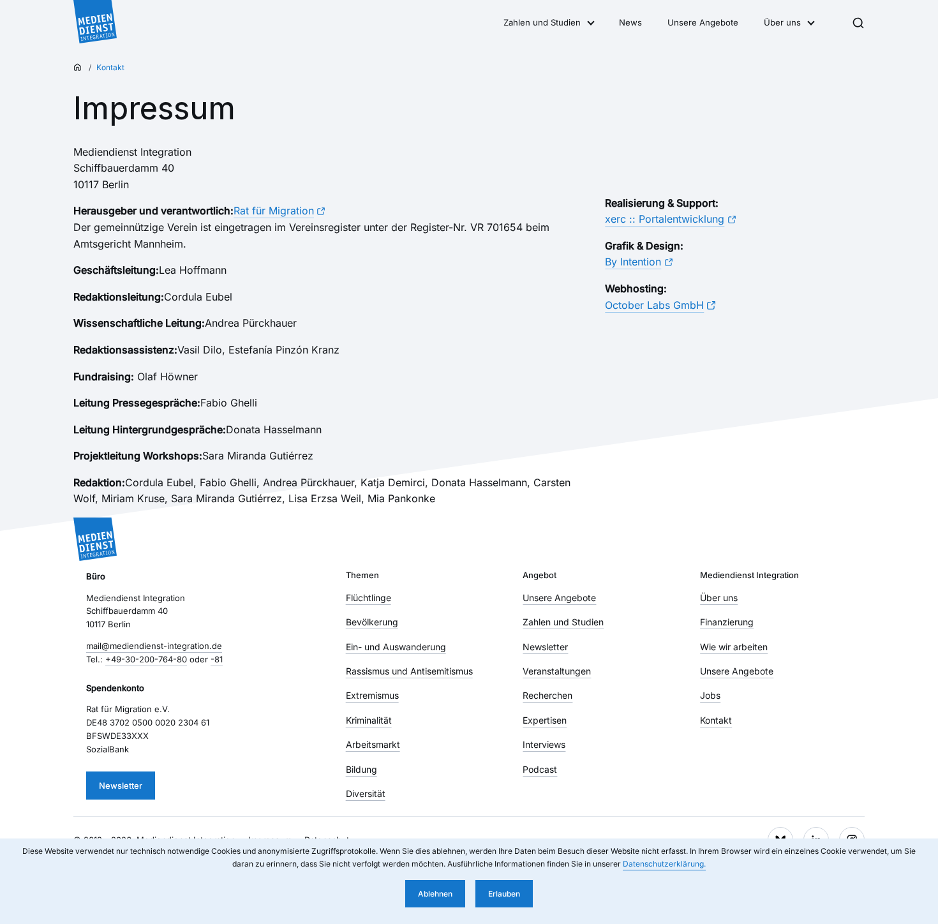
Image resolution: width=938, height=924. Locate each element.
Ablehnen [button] (435, 893)
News (630, 22)
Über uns (782, 22)
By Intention (633, 261)
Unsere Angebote (702, 22)
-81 (217, 659)
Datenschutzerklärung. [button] (664, 863)
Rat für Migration (274, 210)
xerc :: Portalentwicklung (664, 218)
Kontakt (110, 67)
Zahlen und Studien (542, 22)
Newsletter (120, 785)
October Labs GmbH (654, 305)
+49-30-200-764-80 (146, 659)
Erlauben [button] (504, 893)
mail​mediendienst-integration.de (154, 646)
